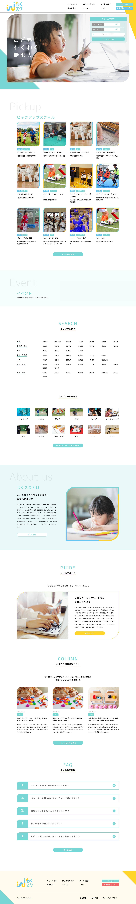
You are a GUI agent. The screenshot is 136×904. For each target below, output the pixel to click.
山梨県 (45, 355)
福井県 (104, 355)
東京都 (45, 342)
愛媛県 (115, 364)
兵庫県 (56, 360)
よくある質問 (105, 4)
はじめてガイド (89, 4)
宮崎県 (80, 373)
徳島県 (104, 364)
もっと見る (67, 850)
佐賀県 (68, 373)
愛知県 (45, 351)
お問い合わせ (124, 4)
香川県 (45, 368)
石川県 (92, 355)
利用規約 (94, 898)
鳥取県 (68, 364)
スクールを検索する (108, 39)
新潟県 (68, 355)
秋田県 (92, 346)
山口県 (92, 364)
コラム (103, 8)
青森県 (56, 346)
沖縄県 (45, 376)
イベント (86, 8)
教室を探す (72, 8)
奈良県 (92, 360)
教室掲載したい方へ (124, 8)
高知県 (56, 368)
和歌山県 (105, 360)
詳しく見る (32, 535)
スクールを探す (68, 254)
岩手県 (68, 346)
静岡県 (56, 351)
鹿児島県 (105, 373)
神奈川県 (57, 342)
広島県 (56, 364)
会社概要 (83, 898)
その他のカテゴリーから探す (68, 445)
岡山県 (45, 364)
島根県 (80, 364)
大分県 (56, 373)
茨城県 (92, 342)
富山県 (80, 355)
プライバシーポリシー (110, 898)
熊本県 (115, 373)
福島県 (115, 346)
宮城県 (80, 346)
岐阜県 (68, 351)
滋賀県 (80, 360)
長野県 (56, 355)
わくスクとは (73, 4)
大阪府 (45, 360)
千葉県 (80, 342)
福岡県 (45, 373)
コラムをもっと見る (68, 743)
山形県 (104, 346)
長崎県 (92, 373)
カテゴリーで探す (98, 29)
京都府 (68, 360)
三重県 (80, 351)
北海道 (45, 346)
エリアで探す (98, 24)
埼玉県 (68, 342)
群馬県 (104, 342)
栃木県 (115, 342)
